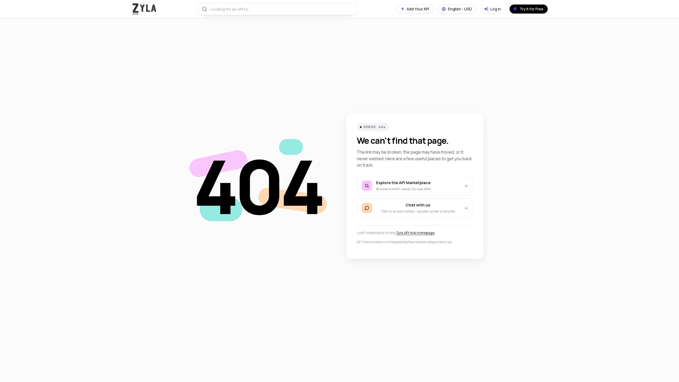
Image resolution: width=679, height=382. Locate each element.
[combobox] (277, 9)
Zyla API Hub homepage (415, 232)
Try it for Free (531, 8)
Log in (495, 8)
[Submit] (204, 9)
